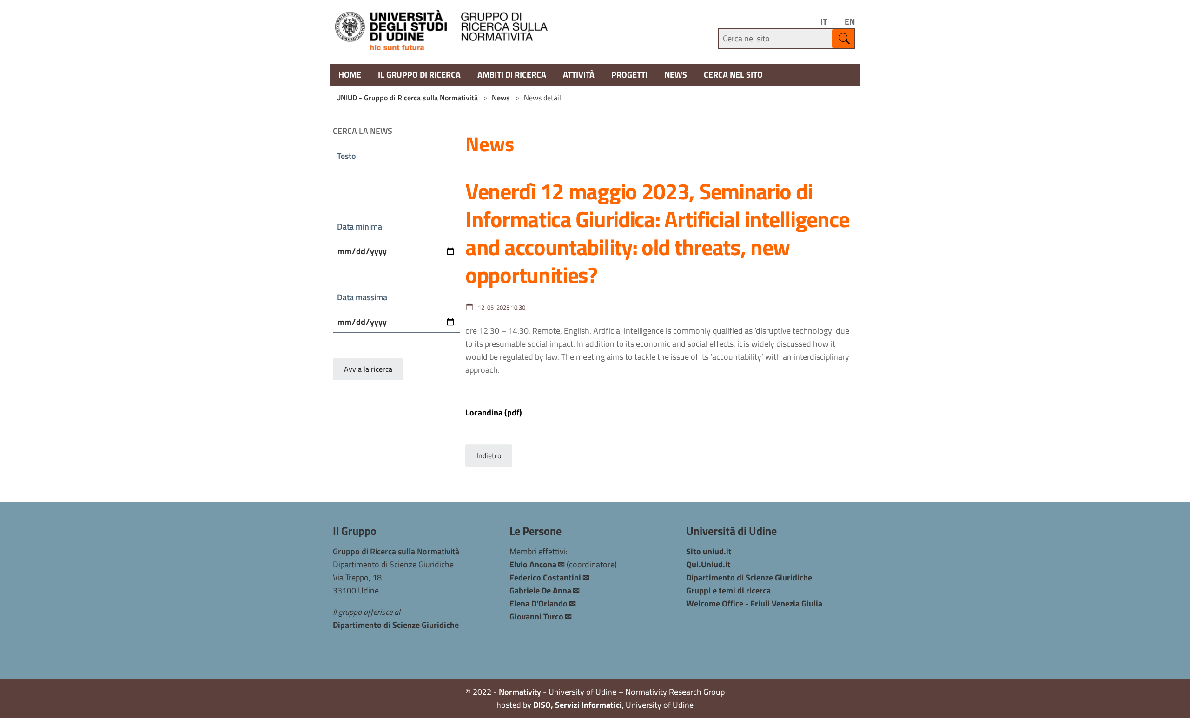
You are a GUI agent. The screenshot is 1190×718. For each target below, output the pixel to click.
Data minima (359, 226)
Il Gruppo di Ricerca (419, 74)
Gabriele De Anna (540, 590)
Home (349, 74)
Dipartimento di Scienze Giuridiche (396, 625)
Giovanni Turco (536, 616)
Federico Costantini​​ (545, 577)
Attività (579, 74)
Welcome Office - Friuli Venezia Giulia (754, 603)
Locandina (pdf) (493, 412)
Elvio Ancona (532, 564)
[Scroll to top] (1174, 702)
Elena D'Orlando (538, 603)
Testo (346, 156)
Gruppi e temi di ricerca (728, 590)
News (675, 74)
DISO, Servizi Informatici (577, 704)
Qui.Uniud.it (708, 564)
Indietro (488, 455)
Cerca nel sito (733, 74)
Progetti (629, 74)
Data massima (362, 297)
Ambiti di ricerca (511, 74)
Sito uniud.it (709, 551)
